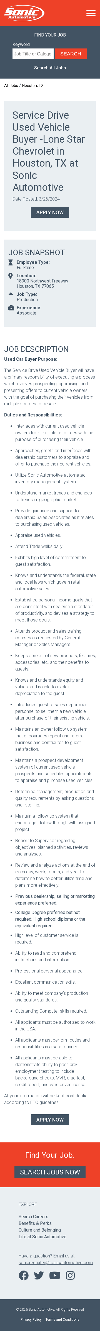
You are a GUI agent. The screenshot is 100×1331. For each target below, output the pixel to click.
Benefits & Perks (35, 1223)
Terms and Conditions (62, 1320)
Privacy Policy (31, 1320)
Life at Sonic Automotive (42, 1236)
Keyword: (21, 44)
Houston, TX (33, 85)
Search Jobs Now (50, 1172)
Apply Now (50, 212)
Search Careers (33, 1216)
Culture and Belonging (40, 1230)
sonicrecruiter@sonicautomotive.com (50, 1262)
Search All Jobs (50, 67)
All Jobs (11, 85)
